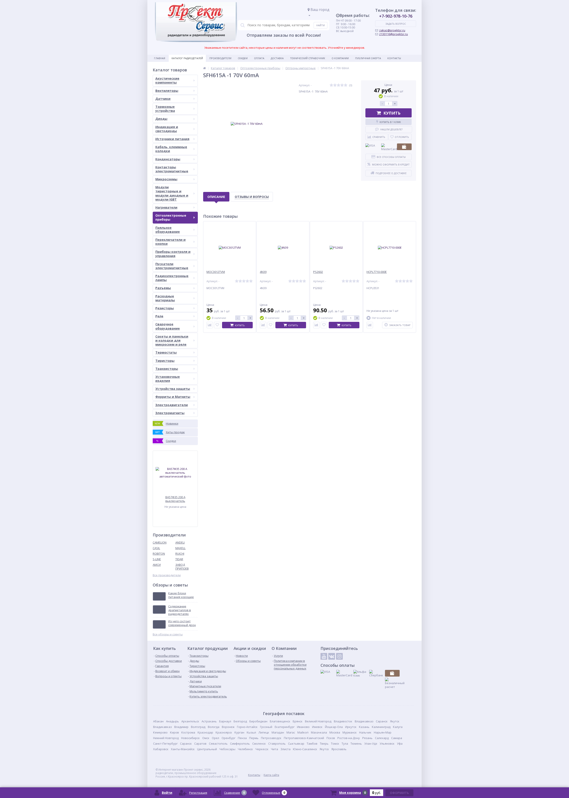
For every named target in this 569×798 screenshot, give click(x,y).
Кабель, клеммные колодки (171, 149)
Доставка (277, 58)
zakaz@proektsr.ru (392, 30)
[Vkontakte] (331, 656)
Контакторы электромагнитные (171, 169)
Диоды (161, 119)
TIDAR (179, 559)
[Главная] (204, 68)
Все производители (167, 575)
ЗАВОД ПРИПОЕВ (182, 566)
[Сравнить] (209, 325)
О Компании (340, 58)
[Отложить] (217, 325)
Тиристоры (164, 361)
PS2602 (318, 272)
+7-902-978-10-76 (395, 16)
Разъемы (163, 288)
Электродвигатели (171, 405)
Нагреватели (166, 207)
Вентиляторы (166, 91)
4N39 (263, 272)
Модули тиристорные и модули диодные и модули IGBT (171, 193)
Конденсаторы (167, 159)
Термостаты (166, 352)
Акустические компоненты (167, 80)
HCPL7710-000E (377, 272)
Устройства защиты (172, 389)
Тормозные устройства (165, 109)
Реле (159, 316)
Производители (220, 58)
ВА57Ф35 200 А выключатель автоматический (175, 499)
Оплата (259, 58)
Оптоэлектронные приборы (170, 217)
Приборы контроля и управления (172, 254)
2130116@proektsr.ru (393, 34)
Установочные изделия (167, 379)
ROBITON (159, 554)
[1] (331, 85)
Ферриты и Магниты (172, 397)
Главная (159, 58)
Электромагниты (169, 413)
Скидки (243, 58)
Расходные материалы (165, 298)
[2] (335, 85)
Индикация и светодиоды (166, 129)
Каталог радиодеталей (187, 58)
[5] (345, 85)
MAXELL (180, 548)
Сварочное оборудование (167, 326)
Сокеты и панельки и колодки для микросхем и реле (171, 340)
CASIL (156, 548)
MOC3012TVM (215, 272)
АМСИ (157, 565)
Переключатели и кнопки (170, 242)
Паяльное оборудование (167, 230)
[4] (342, 85)
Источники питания (172, 139)
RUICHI (179, 554)
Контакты (394, 58)
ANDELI (180, 542)
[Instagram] (339, 656)
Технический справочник (307, 58)
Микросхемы (166, 179)
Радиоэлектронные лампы (171, 278)
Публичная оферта (368, 58)
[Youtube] (324, 656)
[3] (338, 85)
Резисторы (164, 308)
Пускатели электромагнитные (171, 266)
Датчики (162, 99)
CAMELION (159, 542)
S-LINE (157, 559)
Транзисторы (166, 369)
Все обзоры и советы (168, 634)
